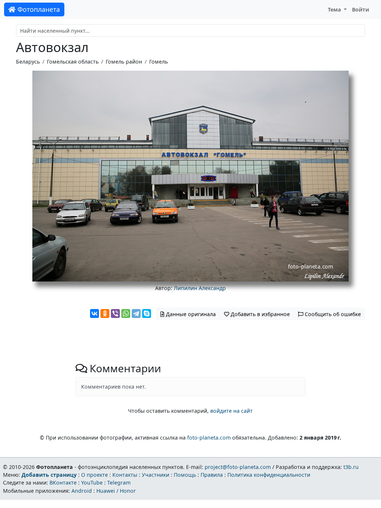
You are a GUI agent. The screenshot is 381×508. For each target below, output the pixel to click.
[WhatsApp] (125, 313)
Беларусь (28, 61)
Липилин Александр (200, 288)
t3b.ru (351, 466)
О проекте (94, 474)
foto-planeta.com (209, 437)
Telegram (119, 482)
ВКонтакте (63, 482)
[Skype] (146, 313)
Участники (155, 474)
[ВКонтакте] (94, 313)
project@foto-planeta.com (238, 466)
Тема (335, 9)
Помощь (185, 474)
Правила (212, 474)
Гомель (158, 61)
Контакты (124, 474)
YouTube (92, 482)
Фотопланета (38, 9)
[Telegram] (136, 313)
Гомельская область (73, 61)
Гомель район (124, 61)
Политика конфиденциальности (268, 474)
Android (81, 490)
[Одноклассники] (104, 313)
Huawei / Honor (116, 490)
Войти (360, 9)
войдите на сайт (231, 410)
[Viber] (115, 313)
